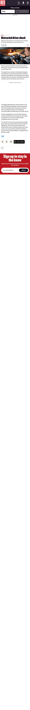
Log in (23, 3)
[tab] (15, 148)
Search (19, 3)
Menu (28, 3)
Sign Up (23, 170)
